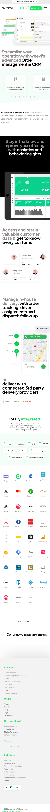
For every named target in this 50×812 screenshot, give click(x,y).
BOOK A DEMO (36, 8)
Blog (6, 710)
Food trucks (8, 769)
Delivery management (12, 681)
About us (7, 707)
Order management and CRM (15, 675)
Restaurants (8, 760)
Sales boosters (9, 687)
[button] (12, 97)
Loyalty (6, 690)
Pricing (6, 704)
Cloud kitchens (9, 763)
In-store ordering (10, 693)
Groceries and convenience (15, 778)
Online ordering (10, 673)
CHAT (26, 8)
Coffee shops (9, 775)
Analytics (7, 678)
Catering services (10, 772)
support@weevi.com (12, 746)
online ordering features (36, 634)
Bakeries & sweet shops (13, 766)
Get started (8, 715)
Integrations (8, 684)
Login (6, 712)
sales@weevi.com (11, 726)
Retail (6, 780)
